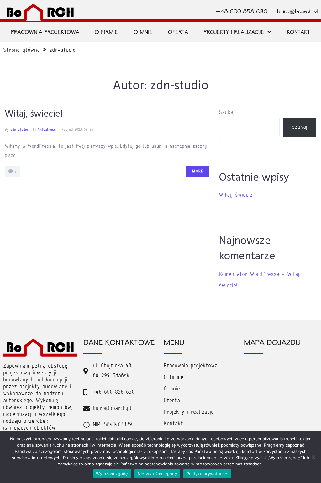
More (197, 171)
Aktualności (46, 130)
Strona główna (21, 50)
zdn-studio (19, 130)
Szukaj (226, 112)
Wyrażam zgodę (112, 473)
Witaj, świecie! (34, 114)
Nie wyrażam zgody (157, 473)
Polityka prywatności (207, 473)
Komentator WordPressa (249, 274)
